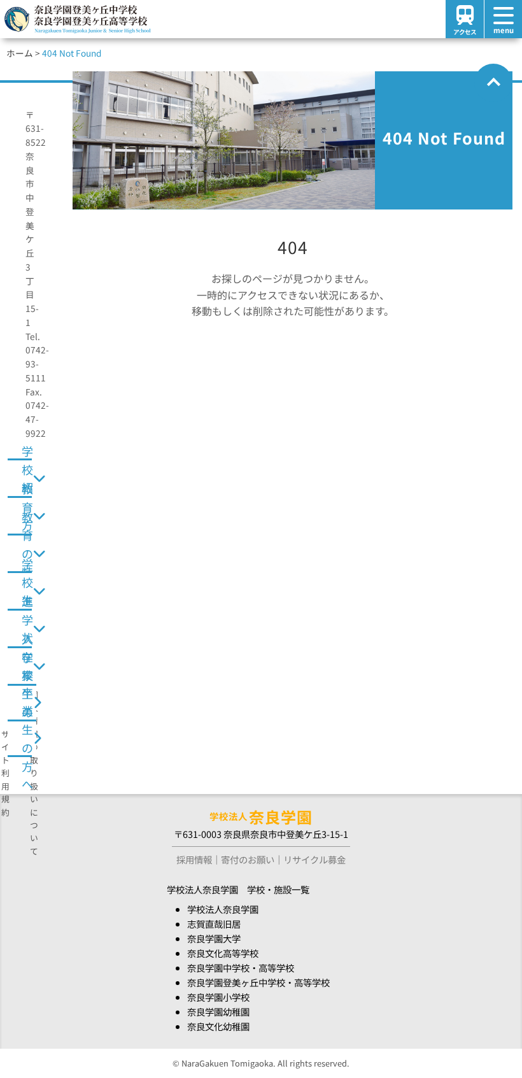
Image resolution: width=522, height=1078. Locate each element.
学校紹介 (27, 478)
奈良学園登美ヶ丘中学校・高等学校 (258, 982)
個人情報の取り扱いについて (34, 773)
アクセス (464, 31)
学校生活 (27, 591)
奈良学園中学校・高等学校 (240, 967)
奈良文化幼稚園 (218, 1026)
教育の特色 (27, 553)
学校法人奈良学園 (222, 909)
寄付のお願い (247, 859)
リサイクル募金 (314, 859)
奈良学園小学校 (218, 997)
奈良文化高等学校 (222, 953)
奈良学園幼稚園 (218, 1011)
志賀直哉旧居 (214, 923)
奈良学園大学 (214, 938)
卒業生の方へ (27, 737)
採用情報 (194, 859)
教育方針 (27, 516)
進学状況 (27, 628)
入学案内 (27, 666)
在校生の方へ (27, 702)
